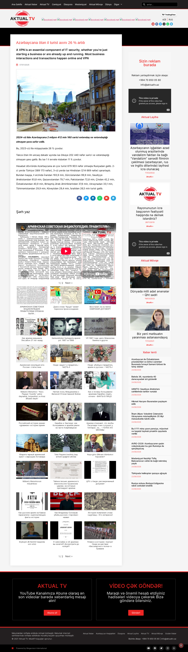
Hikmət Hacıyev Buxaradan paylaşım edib (149, 402)
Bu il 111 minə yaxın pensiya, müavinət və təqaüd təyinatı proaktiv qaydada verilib (149, 431)
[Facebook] (156, 24)
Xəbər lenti (150, 352)
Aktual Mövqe (96, 4)
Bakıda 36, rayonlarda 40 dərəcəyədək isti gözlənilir (144, 377)
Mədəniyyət (81, 4)
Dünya (108, 4)
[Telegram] (171, 24)
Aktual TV (44, 4)
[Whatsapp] (167, 24)
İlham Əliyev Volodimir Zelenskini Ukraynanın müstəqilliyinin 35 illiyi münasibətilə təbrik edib (147, 416)
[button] (79, 198)
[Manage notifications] (181, 645)
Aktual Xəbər (31, 4)
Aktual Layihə (149, 117)
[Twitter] (160, 24)
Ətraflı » (149, 177)
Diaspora (68, 4)
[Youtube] (153, 24)
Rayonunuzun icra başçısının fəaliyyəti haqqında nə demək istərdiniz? (149, 213)
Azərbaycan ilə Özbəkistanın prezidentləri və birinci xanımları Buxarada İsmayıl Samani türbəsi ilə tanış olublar (148, 363)
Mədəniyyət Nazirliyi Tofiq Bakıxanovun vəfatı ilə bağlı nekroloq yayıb (149, 461)
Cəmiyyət (56, 4)
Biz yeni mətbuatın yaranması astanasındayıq (149, 335)
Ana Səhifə (17, 4)
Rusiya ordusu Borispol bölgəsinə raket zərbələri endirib (147, 484)
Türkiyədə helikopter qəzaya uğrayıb (149, 473)
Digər (116, 4)
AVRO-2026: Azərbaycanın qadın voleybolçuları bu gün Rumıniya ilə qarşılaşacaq (147, 446)
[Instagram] (164, 24)
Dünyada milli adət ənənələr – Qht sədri (149, 293)
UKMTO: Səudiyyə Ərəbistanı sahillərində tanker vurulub (145, 390)
